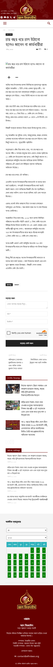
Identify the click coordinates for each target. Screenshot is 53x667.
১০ (44, 556)
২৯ (32, 574)
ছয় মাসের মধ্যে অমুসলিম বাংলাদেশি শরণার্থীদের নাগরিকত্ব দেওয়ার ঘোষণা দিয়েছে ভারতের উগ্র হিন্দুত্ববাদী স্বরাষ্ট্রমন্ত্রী (27, 498)
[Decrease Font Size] (17, 77)
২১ (26, 568)
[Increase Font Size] (10, 77)
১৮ (9, 568)
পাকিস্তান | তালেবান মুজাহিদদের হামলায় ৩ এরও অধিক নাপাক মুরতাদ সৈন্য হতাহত (15, 364)
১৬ (38, 562)
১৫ (32, 562)
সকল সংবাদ (11, 30)
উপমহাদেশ (9, 392)
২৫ (9, 574)
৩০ (38, 574)
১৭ (44, 562)
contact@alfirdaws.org (28, 656)
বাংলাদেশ (17, 285)
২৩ (38, 568)
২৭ (21, 574)
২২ (32, 568)
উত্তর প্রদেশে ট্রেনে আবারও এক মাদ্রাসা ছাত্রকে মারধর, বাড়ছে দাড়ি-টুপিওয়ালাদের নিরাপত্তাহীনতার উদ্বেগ (27, 457)
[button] (49, 23)
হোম (4, 30)
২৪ (44, 568)
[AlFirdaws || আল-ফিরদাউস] (26, 10)
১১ (9, 562)
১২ (15, 562)
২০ (21, 568)
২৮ (26, 574)
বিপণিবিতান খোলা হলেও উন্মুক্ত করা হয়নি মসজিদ (38, 361)
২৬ (15, 574)
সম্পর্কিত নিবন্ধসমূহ (13, 378)
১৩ (21, 562)
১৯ (15, 568)
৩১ (44, 574)
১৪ (26, 562)
